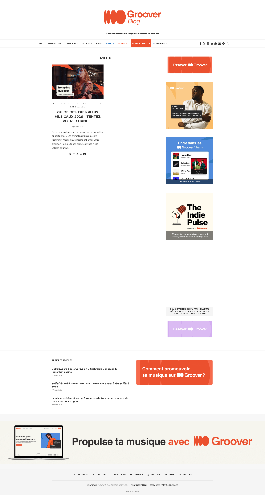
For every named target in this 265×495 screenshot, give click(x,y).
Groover (93, 484)
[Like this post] (70, 154)
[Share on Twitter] (77, 154)
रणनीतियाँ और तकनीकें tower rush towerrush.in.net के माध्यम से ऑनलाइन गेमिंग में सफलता (90, 385)
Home (41, 43)
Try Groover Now (138, 484)
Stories (86, 43)
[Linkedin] (212, 44)
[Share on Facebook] (74, 154)
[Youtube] (215, 44)
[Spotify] (223, 44)
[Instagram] (208, 44)
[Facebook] (200, 44)
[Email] (219, 44)
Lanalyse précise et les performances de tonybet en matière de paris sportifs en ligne (90, 400)
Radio (99, 43)
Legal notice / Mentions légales (163, 484)
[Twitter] (204, 44)
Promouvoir (54, 43)
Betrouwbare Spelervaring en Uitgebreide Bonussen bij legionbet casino (85, 370)
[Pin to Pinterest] (81, 154)
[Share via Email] (84, 154)
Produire (71, 43)
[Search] (227, 44)
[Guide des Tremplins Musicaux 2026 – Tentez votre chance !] (78, 81)
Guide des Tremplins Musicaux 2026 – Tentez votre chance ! (78, 116)
